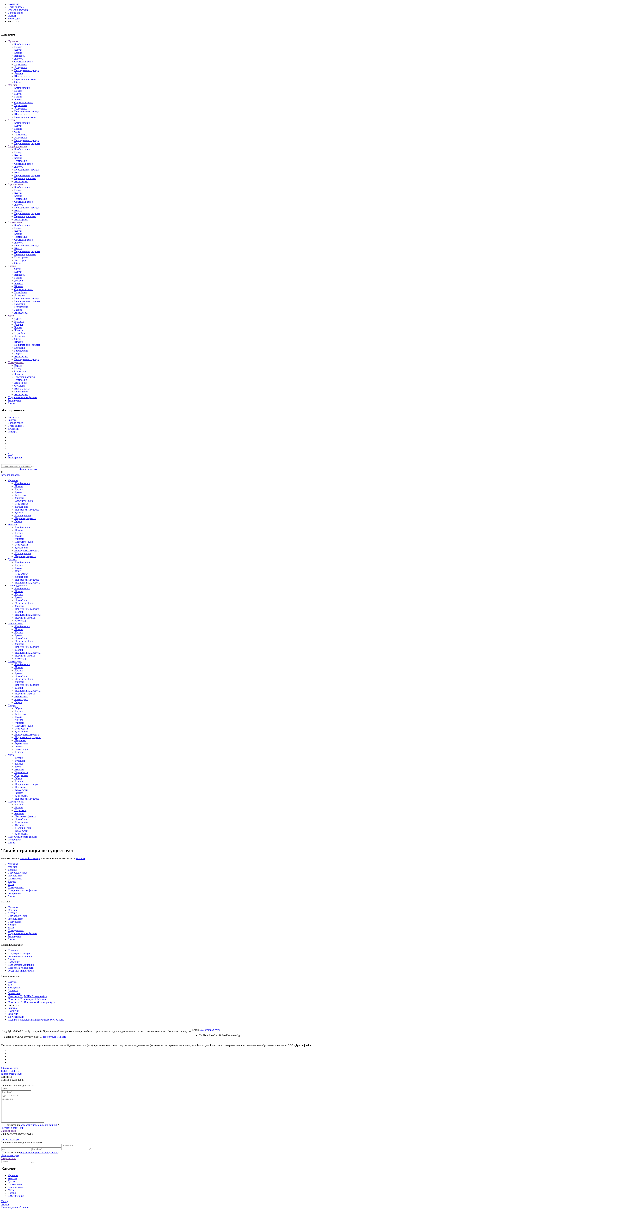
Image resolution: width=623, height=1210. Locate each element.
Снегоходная (15, 222)
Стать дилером (16, 7)
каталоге (80, 858)
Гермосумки (21, 257)
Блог (10, 984)
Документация (16, 1016)
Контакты (13, 417)
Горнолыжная (15, 184)
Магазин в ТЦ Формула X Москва (27, 999)
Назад (4, 1201)
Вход (10, 454)
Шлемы (18, 286)
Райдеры (12, 431)
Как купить (14, 987)
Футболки (19, 385)
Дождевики (20, 67)
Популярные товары (19, 953)
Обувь (17, 82)
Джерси (18, 73)
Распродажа (14, 400)
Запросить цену (10, 1155)
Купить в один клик (12, 1127)
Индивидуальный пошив (15, 1207)
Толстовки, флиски (25, 377)
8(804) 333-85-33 (10, 469)
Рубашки (19, 321)
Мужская (13, 41)
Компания (13, 4)
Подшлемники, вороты (27, 143)
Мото (11, 315)
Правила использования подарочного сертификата (36, 1019)
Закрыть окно (8, 1130)
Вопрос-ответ (15, 12)
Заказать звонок (28, 469)
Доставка (13, 990)
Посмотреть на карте (54, 1036)
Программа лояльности (21, 967)
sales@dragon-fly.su (210, 1029)
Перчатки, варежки (25, 79)
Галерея (12, 15)
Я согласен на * (32, 1125)
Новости (12, 981)
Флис (17, 131)
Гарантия (13, 1013)
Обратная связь (9, 1068)
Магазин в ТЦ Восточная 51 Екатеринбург (31, 1002)
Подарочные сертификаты (22, 397)
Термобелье (20, 64)
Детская (12, 120)
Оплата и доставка (18, 9)
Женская (12, 85)
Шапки (18, 172)
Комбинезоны (22, 44)
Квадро (12, 266)
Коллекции (14, 18)
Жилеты (18, 58)
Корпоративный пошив (21, 964)
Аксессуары (21, 181)
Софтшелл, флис (23, 61)
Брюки (18, 52)
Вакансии (13, 1010)
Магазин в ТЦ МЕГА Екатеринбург (27, 996)
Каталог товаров (10, 475)
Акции (11, 403)
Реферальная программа (21, 970)
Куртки (18, 50)
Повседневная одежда (26, 70)
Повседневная (16, 362)
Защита (18, 309)
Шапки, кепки (22, 76)
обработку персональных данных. (39, 1125)
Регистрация (15, 457)
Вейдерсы (19, 55)
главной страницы (30, 858)
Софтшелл (20, 371)
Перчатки (19, 304)
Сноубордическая (17, 146)
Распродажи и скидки (20, 956)
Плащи (18, 47)
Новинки (13, 950)
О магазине (14, 993)
